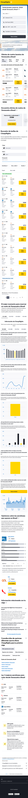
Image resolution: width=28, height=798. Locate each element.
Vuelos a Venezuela (6, 664)
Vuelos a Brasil (5, 666)
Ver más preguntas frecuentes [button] (14, 634)
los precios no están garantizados (8, 759)
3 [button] (13, 297)
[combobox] (6, 13)
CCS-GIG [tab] (24, 316)
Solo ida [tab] (23, 60)
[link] (11, 124)
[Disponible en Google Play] (11, 794)
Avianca (10, 587)
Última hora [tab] (17, 60)
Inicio (7, 774)
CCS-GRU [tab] (4, 316)
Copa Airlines (11, 536)
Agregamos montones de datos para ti (11, 766)
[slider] (26, 161)
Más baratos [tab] (4, 60)
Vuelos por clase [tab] (16, 655)
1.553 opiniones (11, 540)
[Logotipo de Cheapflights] (5, 2)
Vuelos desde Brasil (6, 670)
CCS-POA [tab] (11, 316)
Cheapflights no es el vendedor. (10, 763)
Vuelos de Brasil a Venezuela (8, 662)
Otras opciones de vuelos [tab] (8, 648)
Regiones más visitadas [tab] (7, 652)
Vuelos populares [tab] (6, 655)
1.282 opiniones (11, 581)
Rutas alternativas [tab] (19, 652)
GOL (9, 576)
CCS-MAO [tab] (18, 316)
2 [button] (10, 297)
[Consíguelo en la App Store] (17, 794)
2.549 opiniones (12, 592)
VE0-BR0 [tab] (4, 329)
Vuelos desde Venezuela (7, 668)
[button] (19, 9)
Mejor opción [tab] (10, 60)
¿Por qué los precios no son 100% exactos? (12, 768)
